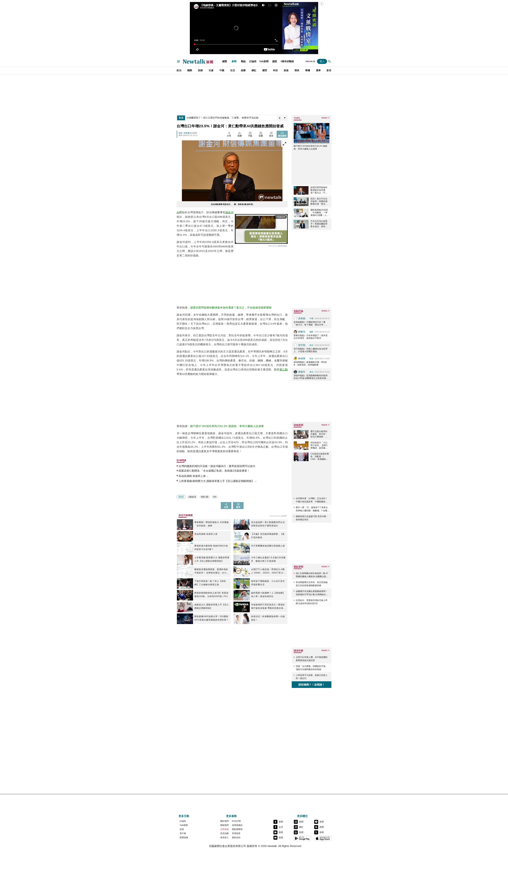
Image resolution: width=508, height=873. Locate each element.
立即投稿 (224, 829)
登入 (322, 61)
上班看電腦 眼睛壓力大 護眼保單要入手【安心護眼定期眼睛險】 (211, 559)
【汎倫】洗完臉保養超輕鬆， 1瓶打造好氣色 (268, 536)
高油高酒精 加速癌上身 (205, 534)
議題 (274, 61)
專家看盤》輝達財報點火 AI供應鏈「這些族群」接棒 (211, 524)
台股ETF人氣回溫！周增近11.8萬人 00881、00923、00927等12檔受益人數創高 (268, 571)
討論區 (253, 61)
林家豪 (186, 133)
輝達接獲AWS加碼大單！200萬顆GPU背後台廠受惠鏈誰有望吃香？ (211, 618)
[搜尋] (329, 61)
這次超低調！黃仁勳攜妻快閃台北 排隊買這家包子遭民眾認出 (268, 524)
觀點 (243, 61)
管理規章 (236, 833)
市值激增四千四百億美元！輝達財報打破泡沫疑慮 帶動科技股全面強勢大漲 (268, 607)
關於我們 (224, 821)
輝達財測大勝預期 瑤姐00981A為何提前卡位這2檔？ (211, 547)
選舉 (318, 70)
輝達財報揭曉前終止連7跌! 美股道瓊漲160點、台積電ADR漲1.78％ (211, 594)
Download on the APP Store (322, 838)
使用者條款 (237, 825)
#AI (214, 497)
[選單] (178, 61)
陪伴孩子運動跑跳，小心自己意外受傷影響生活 (268, 583)
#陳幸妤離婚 (287, 61)
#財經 (181, 497)
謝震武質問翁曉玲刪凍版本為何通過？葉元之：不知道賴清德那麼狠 (231, 307)
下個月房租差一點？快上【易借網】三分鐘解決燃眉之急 (210, 583)
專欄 (307, 70)
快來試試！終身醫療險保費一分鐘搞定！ (268, 618)
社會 (211, 70)
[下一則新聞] (284, 117)
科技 (275, 70)
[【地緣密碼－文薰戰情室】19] (300, 28)
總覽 (224, 61)
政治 (179, 70)
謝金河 (229, 212)
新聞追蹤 (184, 837)
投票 (182, 829)
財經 (200, 70)
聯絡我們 (224, 825)
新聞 (234, 61)
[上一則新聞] (279, 117)
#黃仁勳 (204, 497)
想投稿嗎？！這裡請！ (311, 684)
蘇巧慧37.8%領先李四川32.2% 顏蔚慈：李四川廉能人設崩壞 (227, 426)
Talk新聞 (264, 61)
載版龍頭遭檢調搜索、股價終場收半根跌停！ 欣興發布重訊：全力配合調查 (211, 571)
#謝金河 (192, 497)
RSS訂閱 (236, 821)
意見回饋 (224, 833)
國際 (189, 70)
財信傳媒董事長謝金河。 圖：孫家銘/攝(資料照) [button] (232, 204)
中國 (221, 70)
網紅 (254, 70)
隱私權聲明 (237, 829)
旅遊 (286, 70)
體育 (264, 70)
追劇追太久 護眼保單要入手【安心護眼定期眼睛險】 (211, 606)
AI (178, 212)
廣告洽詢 (236, 837)
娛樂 (243, 70)
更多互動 (184, 816)
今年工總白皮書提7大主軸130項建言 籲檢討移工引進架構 (268, 559)
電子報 (183, 833)
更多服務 (231, 816)
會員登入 (224, 837)
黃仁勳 (284, 369)
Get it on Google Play (302, 838)
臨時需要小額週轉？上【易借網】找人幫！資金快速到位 (268, 594)
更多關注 (302, 816)
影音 (329, 70)
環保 (296, 70)
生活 (232, 70)
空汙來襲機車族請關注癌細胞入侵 (268, 546)
